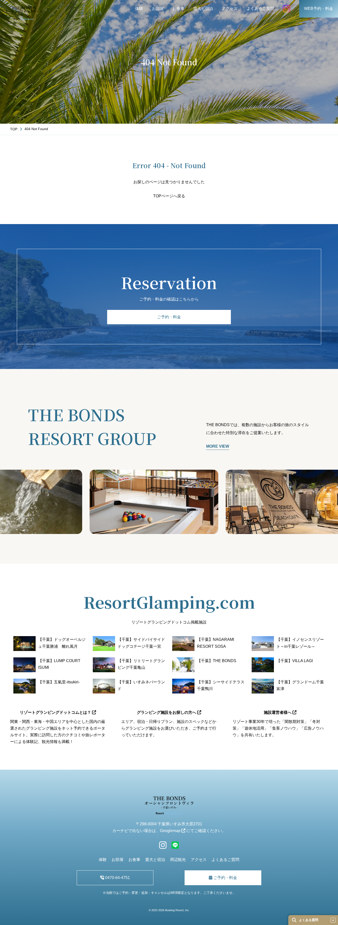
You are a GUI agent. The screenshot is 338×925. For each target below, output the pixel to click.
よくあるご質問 (260, 8)
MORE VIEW (217, 446)
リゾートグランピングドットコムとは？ (56, 712)
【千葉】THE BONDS (216, 661)
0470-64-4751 (117, 878)
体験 (139, 8)
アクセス (230, 8)
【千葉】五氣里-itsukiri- (59, 682)
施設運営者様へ (278, 712)
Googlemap (170, 831)
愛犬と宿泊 (203, 8)
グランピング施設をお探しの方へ (167, 712)
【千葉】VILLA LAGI (294, 661)
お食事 (178, 8)
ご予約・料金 (169, 317)
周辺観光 (178, 859)
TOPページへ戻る (169, 196)
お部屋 (158, 8)
